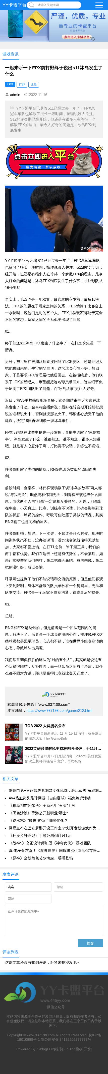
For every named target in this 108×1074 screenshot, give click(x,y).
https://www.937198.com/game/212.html (59, 710)
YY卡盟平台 (15, 5)
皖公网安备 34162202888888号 (66, 1039)
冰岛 (34, 84)
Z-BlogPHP (45, 1049)
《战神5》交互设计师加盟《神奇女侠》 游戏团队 (50, 843)
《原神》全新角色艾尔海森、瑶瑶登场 (41, 858)
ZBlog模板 (74, 1049)
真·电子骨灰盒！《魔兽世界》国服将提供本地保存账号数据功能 (56, 850)
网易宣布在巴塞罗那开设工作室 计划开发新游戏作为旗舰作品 (56, 828)
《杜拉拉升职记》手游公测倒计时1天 (40, 835)
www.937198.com (41, 1035)
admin (15, 95)
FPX (10, 84)
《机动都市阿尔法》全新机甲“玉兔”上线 (42, 805)
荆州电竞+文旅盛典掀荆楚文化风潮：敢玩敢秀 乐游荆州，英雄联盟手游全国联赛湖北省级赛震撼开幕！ (56, 790)
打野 (22, 84)
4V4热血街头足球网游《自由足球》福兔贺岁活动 (50, 798)
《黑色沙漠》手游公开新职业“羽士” (38, 813)
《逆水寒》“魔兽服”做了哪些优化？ (38, 820)
